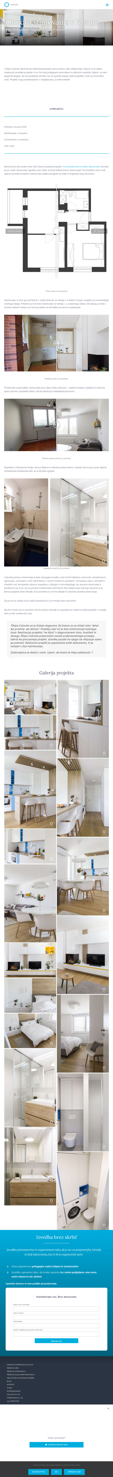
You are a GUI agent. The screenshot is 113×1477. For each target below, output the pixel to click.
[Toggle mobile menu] (107, 4)
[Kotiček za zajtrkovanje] (83, 681)
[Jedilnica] (83, 839)
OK (56, 1472)
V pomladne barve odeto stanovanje (81, 166)
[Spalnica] (30, 980)
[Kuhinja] (30, 717)
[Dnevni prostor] (83, 917)
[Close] (108, 1408)
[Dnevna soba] (30, 944)
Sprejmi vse (74, 1472)
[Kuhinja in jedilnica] (30, 681)
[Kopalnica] (30, 1050)
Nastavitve (38, 1472)
